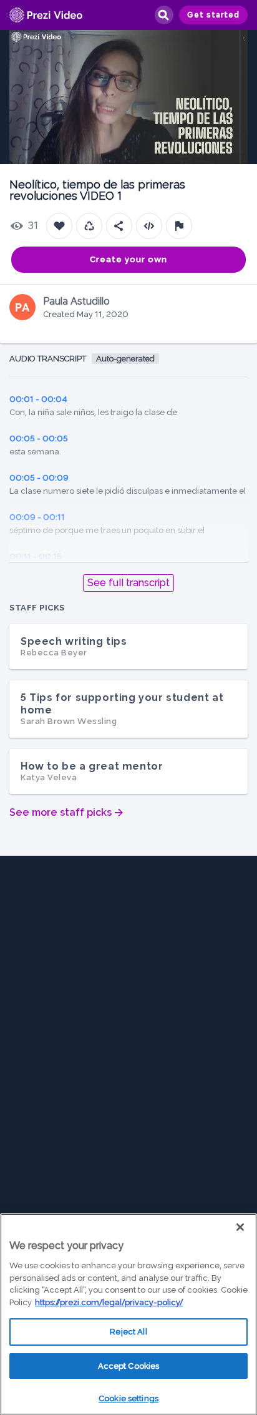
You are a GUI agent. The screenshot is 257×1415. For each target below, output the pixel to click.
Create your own (128, 259)
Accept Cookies (129, 1366)
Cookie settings (128, 1398)
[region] (128, 1314)
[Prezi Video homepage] (45, 15)
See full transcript (128, 583)
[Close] (240, 1227)
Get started (213, 15)
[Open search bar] (163, 15)
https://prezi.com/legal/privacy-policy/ (109, 1302)
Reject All (128, 1331)
